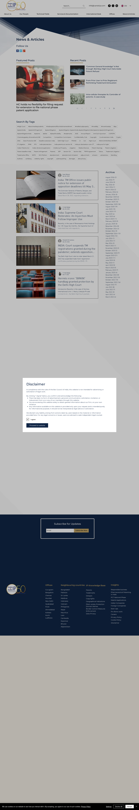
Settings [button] (109, 806)
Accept (129, 806)
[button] (37, 425)
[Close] (136, 806)
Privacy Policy (86, 806)
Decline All (118, 806)
